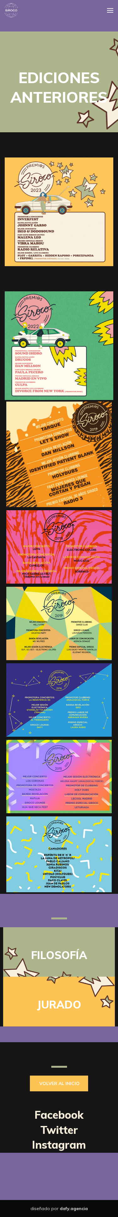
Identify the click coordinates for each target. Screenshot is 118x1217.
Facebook (59, 1115)
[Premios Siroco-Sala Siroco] (11, 10)
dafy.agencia (74, 1208)
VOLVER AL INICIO (59, 1083)
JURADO (59, 1004)
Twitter (59, 1130)
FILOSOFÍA (59, 955)
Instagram (59, 1144)
